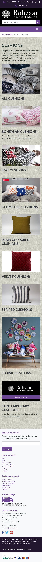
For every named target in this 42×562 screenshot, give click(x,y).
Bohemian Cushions (19, 131)
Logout (36, 2)
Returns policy (6, 485)
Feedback (5, 471)
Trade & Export (6, 462)
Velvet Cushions (16, 277)
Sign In (29, 2)
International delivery (8, 483)
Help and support (7, 479)
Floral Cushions (16, 373)
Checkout (21, 2)
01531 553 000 (22, 6)
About (3, 458)
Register (4, 489)
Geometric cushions (20, 207)
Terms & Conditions (8, 465)
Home (16, 35)
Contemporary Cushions (15, 408)
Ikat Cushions (14, 170)
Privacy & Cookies (7, 467)
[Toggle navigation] (37, 29)
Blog (3, 460)
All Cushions (13, 98)
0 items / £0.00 (11, 2)
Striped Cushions (17, 309)
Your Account (6, 487)
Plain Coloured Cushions (16, 242)
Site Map (4, 469)
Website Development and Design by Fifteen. (16, 549)
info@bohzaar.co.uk (11, 528)
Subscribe (6, 449)
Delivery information (8, 481)
